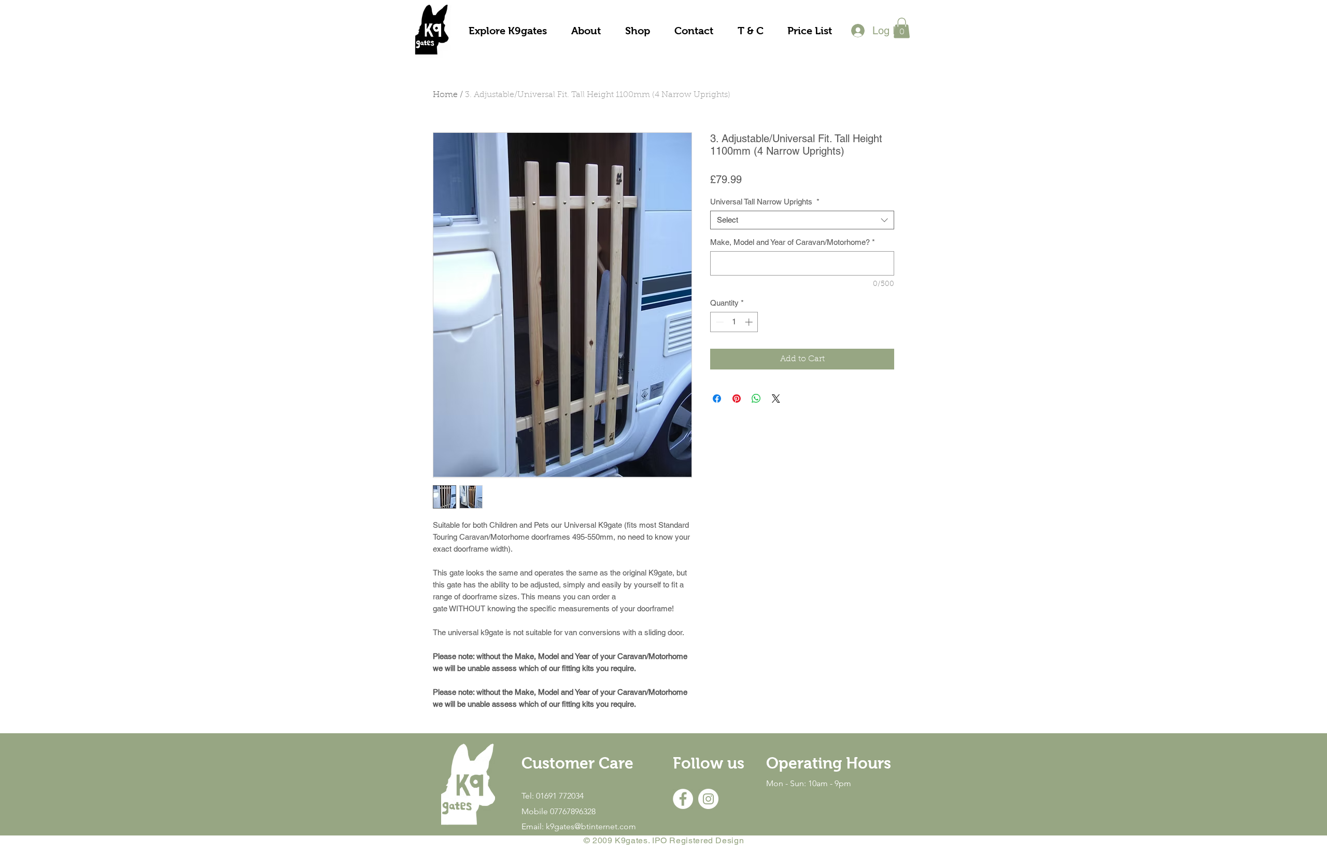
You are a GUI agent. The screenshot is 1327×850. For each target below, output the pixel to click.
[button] (901, 28)
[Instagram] (708, 799)
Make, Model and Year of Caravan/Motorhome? (792, 242)
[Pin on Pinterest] (736, 398)
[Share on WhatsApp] (756, 398)
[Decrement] (719, 322)
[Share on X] (776, 398)
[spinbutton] (734, 322)
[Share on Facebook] (717, 398)
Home (445, 95)
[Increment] (750, 322)
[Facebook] (683, 799)
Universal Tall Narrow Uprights (765, 201)
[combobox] (802, 220)
